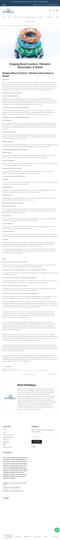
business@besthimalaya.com (16, 491)
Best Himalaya (27, 384)
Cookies (45, 536)
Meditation (20, 370)
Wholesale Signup (30, 17)
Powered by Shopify (7, 537)
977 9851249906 (15, 488)
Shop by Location (30, 21)
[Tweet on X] (6, 366)
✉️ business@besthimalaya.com (40, 4)
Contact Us (41, 17)
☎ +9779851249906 (52, 4)
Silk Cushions (38, 370)
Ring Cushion (26, 370)
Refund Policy (18, 536)
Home (3, 17)
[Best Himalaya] (8, 10)
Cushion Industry (9, 370)
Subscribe (37, 441)
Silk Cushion (31, 370)
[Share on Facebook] (8, 366)
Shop (9, 17)
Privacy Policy (9, 536)
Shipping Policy (27, 536)
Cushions (6, 25)
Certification (50, 17)
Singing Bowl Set (44, 370)
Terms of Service (37, 536)
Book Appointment (18, 17)
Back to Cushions (30, 374)
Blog (57, 17)
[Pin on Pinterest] (10, 366)
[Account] (49, 10)
